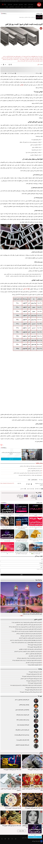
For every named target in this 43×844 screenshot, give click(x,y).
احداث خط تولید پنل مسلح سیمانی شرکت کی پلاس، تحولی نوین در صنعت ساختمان (27, 473)
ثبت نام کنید (35, 836)
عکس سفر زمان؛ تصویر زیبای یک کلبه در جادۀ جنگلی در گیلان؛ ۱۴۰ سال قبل (28, 624)
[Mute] (24, 459)
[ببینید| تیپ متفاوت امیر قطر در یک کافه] (35, 721)
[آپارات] (8, 839)
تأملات (25, 4)
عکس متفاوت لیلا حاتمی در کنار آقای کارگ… (22, 730)
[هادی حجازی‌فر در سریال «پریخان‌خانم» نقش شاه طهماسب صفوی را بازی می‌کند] (35, 716)
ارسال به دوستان (29, 488)
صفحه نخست (30, 4)
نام (42, 559)
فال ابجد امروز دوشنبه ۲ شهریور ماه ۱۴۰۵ (34, 644)
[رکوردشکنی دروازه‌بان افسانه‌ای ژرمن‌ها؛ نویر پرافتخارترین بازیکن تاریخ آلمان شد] (35, 706)
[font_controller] (5, 65)
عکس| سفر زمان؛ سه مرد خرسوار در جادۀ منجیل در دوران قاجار (31, 635)
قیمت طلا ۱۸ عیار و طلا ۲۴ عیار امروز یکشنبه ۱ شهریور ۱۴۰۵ (31, 676)
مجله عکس (15, 4)
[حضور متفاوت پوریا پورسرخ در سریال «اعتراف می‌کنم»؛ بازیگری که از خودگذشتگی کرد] (35, 726)
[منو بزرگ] (3, 4)
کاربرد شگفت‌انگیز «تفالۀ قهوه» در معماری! (34, 470)
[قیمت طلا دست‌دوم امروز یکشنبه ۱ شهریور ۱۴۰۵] (10, 817)
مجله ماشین (11, 7)
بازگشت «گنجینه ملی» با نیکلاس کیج (35, 656)
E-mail (41, 563)
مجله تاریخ (21, 4)
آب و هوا (7, 0)
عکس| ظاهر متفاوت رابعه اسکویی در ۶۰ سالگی (33, 653)
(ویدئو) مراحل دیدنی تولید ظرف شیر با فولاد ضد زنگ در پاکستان (30, 466)
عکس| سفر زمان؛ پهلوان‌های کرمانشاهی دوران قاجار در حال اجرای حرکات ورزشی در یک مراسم (25, 640)
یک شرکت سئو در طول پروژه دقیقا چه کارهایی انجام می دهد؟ (34, 497)
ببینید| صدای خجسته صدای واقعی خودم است (21, 735)
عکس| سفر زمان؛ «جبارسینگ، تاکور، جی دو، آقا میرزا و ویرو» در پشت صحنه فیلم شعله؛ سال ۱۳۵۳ (25, 627)
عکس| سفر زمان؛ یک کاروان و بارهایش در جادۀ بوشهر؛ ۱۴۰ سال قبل (30, 638)
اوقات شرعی (3, 0)
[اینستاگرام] (12, 839)
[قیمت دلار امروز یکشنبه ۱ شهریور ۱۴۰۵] (32, 761)
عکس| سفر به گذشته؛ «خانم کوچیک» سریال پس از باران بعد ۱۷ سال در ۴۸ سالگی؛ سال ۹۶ (26, 631)
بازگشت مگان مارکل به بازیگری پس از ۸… (22, 740)
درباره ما (17, 0)
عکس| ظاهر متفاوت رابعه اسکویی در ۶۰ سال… (21, 699)
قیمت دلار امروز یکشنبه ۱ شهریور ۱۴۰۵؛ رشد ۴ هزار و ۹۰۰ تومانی (31, 678)
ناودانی (21, 85)
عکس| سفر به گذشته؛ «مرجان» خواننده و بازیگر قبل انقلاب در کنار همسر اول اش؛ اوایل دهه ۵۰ (25, 685)
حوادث (7, 7)
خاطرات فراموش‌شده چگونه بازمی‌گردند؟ (34, 665)
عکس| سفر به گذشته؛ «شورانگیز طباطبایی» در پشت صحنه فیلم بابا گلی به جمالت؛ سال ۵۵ (26, 642)
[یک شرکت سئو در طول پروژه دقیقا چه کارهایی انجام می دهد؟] (39, 496)
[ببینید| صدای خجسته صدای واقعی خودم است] (35, 736)
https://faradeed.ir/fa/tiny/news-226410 (7, 483)
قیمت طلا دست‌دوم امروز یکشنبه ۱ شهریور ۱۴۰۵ (33, 687)
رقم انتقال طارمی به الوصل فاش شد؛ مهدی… (22, 710)
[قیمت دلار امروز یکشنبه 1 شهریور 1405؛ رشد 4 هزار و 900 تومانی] (10, 781)
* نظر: (42, 567)
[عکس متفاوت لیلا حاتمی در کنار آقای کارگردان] (35, 731)
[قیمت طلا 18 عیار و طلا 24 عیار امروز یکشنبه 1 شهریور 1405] (32, 781)
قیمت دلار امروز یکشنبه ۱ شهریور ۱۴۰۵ (35, 672)
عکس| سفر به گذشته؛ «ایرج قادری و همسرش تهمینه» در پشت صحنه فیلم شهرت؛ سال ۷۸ (26, 622)
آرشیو (10, 0)
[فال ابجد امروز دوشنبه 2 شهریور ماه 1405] (10, 800)
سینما (25, 7)
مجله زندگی (10, 4)
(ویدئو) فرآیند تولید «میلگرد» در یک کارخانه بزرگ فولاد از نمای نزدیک (30, 475)
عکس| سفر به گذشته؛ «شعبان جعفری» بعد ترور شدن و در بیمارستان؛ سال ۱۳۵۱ (28, 629)
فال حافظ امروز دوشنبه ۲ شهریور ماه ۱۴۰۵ (34, 647)
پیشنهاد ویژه (38, 580)
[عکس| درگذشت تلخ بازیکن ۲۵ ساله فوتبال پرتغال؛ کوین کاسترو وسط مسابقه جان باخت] (35, 746)
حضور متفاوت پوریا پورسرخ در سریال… (22, 725)
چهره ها (40, 696)
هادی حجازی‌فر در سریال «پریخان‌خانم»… (22, 715)
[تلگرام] (31, 484)
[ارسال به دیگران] (11, 65)
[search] (5, 4)
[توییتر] (29, 484)
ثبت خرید (11, 459)
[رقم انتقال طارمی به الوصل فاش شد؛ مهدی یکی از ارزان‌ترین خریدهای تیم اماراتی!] (35, 711)
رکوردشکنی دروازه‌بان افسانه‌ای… (23, 704)
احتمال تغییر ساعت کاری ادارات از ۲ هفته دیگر (33, 662)
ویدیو (22, 7)
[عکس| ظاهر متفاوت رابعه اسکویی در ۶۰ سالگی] (35, 701)
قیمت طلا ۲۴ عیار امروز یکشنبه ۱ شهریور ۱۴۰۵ (33, 681)
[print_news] (9, 65)
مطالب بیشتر (21, 831)
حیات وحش (17, 7)
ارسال (21, 574)
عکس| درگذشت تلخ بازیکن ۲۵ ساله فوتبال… (22, 745)
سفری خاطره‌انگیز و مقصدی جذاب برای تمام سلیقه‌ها (20, 496)
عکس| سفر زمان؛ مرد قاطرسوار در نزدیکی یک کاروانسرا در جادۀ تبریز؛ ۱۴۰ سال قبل (27, 651)
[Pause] (23, 459)
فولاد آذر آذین (26, 289)
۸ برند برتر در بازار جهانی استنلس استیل (34, 468)
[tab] (22, 615)
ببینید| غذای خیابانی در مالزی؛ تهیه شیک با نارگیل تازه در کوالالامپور (30, 649)
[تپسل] (1, 447)
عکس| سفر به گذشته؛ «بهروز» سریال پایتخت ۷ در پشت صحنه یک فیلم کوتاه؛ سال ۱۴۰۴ (26, 660)
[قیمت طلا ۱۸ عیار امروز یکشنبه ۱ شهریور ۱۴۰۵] (10, 761)
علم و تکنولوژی (30, 7)
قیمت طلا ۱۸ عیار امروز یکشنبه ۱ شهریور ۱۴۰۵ (34, 674)
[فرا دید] (39, 4)
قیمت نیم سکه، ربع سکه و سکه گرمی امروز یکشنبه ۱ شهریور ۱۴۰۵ (30, 692)
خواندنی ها (38, 493)
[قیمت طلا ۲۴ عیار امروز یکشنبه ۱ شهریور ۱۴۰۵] (32, 800)
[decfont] (1, 65)
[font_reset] (3, 65)
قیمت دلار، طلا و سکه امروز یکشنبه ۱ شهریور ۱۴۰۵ (33, 689)
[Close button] (40, 824)
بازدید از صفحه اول (38, 488)
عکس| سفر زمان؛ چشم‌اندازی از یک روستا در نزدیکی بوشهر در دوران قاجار (29, 658)
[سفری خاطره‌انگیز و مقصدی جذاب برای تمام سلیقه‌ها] (26, 496)
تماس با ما (13, 0)
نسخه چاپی (22, 488)
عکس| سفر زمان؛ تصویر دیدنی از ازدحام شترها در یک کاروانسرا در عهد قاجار (28, 633)
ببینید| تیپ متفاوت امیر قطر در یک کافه (23, 720)
